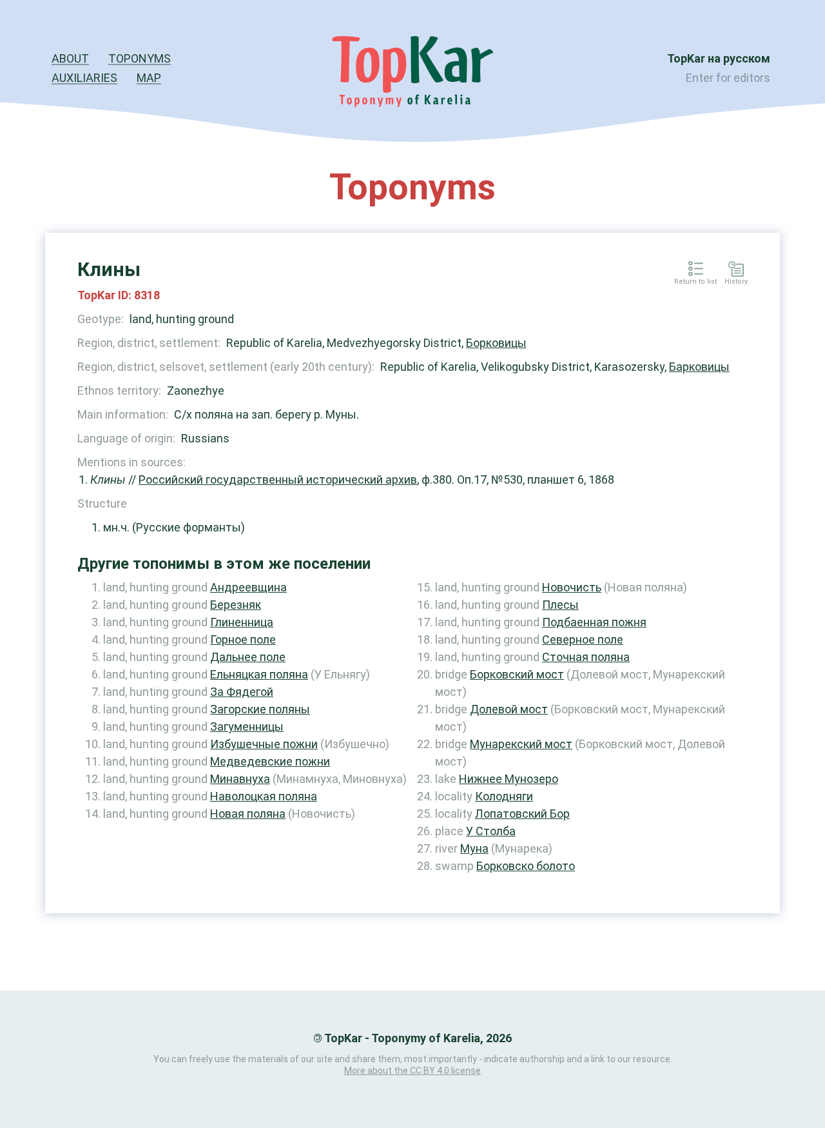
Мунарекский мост (521, 744)
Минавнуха (240, 779)
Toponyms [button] (139, 58)
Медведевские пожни (270, 761)
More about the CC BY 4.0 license (412, 1070)
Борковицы (496, 343)
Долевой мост (509, 709)
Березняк (235, 604)
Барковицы (699, 366)
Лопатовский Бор (522, 813)
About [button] (70, 58)
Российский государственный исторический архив (278, 479)
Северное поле (582, 639)
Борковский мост (517, 674)
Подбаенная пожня (594, 622)
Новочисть (571, 587)
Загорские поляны (260, 709)
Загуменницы (247, 726)
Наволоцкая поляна (263, 796)
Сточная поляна (586, 657)
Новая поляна (248, 813)
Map (149, 77)
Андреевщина (248, 587)
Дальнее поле (248, 657)
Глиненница (241, 622)
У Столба (491, 831)
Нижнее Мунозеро (508, 779)
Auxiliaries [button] (84, 77)
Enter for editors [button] (728, 77)
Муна (474, 848)
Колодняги (504, 796)
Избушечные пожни (264, 744)
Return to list (695, 282)
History (736, 282)
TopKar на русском (718, 58)
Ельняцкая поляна (259, 674)
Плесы (560, 604)
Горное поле (243, 639)
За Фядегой (241, 691)
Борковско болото (525, 866)
